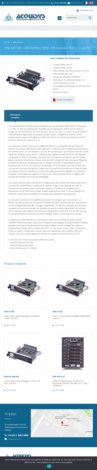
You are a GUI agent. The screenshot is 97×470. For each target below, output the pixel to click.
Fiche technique (65, 99)
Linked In (60, 18)
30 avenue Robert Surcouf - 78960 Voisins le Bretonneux (27, 3)
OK (49, 466)
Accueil (7, 42)
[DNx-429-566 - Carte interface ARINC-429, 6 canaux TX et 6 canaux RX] (25, 81)
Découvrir (11, 325)
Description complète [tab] (15, 116)
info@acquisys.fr (76, 3)
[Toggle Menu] (94, 28)
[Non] (94, 463)
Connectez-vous (86, 10)
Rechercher (90, 17)
